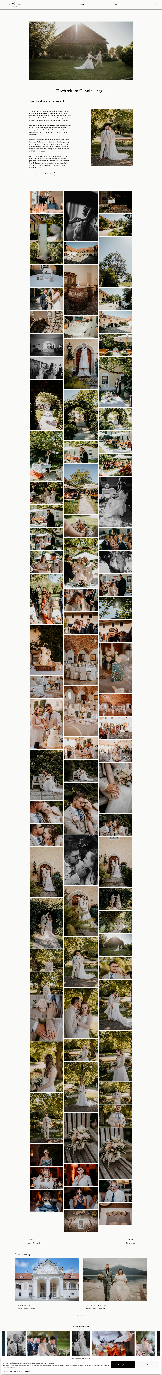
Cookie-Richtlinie (7, 1371)
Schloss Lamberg (24, 1305)
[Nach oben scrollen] (160, 1171)
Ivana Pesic (23, 1308)
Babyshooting (130, 1241)
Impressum (27, 1371)
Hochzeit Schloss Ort (34, 1241)
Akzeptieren (123, 1365)
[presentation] (47, 1279)
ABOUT (82, 4)
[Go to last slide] (17, 1286)
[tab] (77, 1315)
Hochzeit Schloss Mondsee (96, 1305)
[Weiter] (144, 1286)
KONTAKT (154, 4)
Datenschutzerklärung (18, 1371)
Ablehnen (148, 1365)
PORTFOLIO (118, 4)
